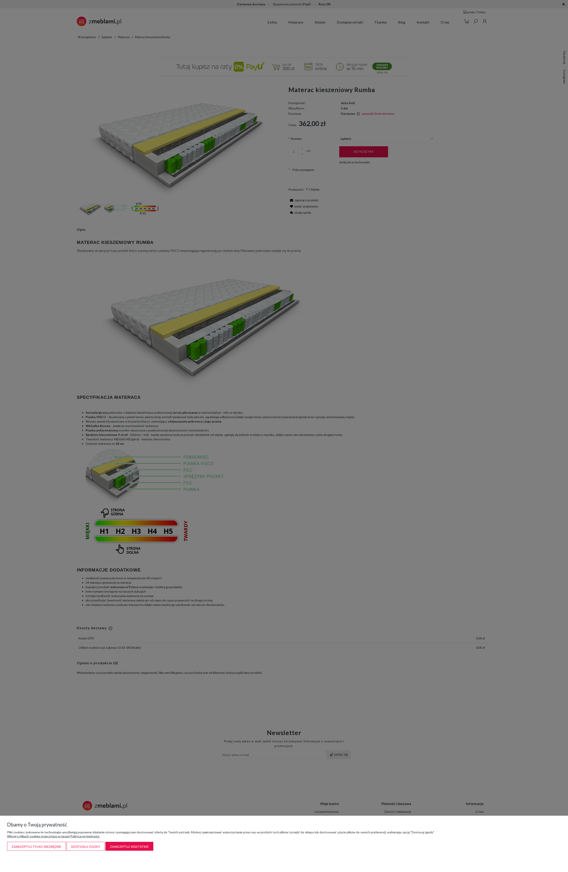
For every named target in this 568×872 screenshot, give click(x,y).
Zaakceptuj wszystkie (129, 846)
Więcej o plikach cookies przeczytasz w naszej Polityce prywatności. (53, 836)
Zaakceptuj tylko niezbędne (36, 846)
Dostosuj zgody (85, 846)
